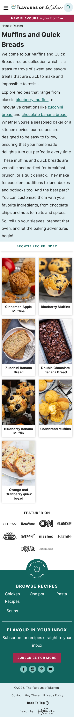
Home (5, 25)
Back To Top (36, 702)
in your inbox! (35, 18)
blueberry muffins (32, 99)
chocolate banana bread (44, 114)
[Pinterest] (41, 669)
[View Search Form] (68, 7)
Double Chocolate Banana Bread (55, 370)
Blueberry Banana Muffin (18, 431)
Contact (17, 695)
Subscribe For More (37, 657)
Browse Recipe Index (37, 246)
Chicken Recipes (12, 598)
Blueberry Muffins (55, 307)
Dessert (18, 25)
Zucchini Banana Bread (18, 370)
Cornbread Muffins (55, 429)
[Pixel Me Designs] (45, 711)
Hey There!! (33, 695)
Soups (12, 611)
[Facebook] (23, 669)
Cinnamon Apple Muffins (18, 309)
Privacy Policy (53, 695)
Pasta (62, 594)
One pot (37, 594)
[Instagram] (32, 669)
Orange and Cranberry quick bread (19, 494)
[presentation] (18, 280)
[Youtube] (50, 669)
